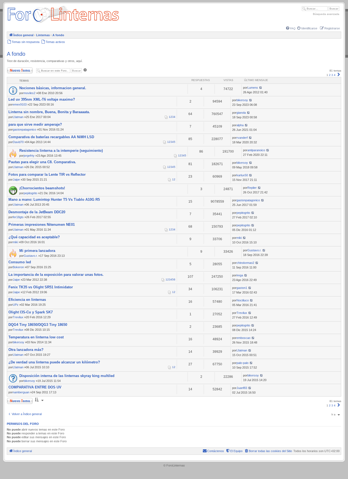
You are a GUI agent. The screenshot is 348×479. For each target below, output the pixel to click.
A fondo (16, 54)
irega (240, 275)
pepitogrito (30, 193)
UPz (15, 304)
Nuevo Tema (15, 69)
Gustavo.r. (31, 255)
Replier (252, 187)
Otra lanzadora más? (26, 350)
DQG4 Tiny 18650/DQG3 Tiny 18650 (37, 325)
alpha (240, 125)
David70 (18, 142)
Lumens (252, 87)
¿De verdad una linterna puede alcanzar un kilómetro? (54, 362)
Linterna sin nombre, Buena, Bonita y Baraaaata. (49, 112)
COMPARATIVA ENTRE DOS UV (34, 387)
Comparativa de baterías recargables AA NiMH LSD (51, 137)
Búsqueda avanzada (326, 14)
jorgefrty (29, 155)
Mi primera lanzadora (37, 251)
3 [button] (332, 74)
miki (15, 242)
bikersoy (242, 100)
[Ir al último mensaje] (260, 87)
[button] (338, 74)
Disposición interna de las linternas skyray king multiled (66, 376)
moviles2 (29, 93)
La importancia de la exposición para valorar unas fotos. (56, 275)
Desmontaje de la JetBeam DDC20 (36, 212)
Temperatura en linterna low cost (36, 337)
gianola (241, 112)
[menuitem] (290, 28)
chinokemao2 (245, 262)
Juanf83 (242, 388)
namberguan (21, 392)
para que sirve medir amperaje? (35, 124)
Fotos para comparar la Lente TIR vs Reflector (47, 174)
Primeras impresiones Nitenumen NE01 (41, 224)
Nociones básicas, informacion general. (52, 88)
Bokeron (18, 267)
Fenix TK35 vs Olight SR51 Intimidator (40, 287)
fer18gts (18, 217)
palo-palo (242, 362)
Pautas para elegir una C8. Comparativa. (42, 162)
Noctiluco (243, 300)
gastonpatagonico (24, 129)
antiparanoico (256, 150)
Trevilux (18, 317)
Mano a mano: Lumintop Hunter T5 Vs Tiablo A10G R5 (54, 199)
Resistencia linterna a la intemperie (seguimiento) (61, 151)
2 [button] (330, 74)
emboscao (243, 337)
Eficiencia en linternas (27, 300)
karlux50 (242, 175)
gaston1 (242, 287)
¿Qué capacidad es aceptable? (34, 237)
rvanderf (242, 137)
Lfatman (18, 117)
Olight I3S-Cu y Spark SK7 (30, 312)
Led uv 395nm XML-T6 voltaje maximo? (41, 99)
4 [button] (334, 74)
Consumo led (19, 262)
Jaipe (16, 179)
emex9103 (20, 104)
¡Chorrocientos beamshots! (42, 188)
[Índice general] (63, 22)
